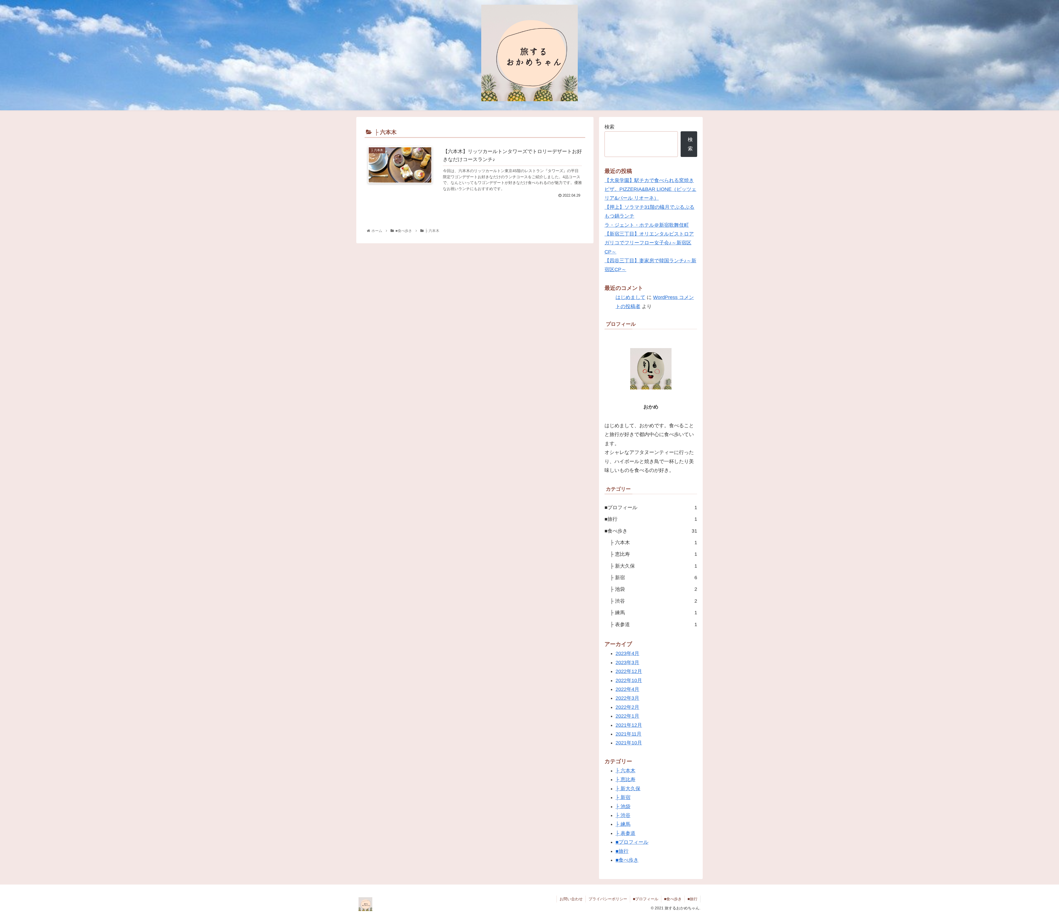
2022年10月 (629, 680)
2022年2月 (627, 707)
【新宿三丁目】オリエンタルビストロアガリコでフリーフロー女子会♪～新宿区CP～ (649, 243)
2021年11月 (628, 734)
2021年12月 (629, 725)
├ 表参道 (653, 624)
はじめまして (630, 297)
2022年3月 (627, 698)
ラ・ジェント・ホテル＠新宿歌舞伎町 (647, 225)
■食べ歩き (651, 531)
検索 (609, 127)
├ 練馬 (653, 612)
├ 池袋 (653, 589)
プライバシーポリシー (608, 899)
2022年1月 (627, 716)
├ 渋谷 (653, 601)
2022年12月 (629, 671)
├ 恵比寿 (653, 554)
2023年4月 (627, 653)
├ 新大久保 (653, 566)
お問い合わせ (571, 899)
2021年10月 (629, 743)
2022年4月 (627, 689)
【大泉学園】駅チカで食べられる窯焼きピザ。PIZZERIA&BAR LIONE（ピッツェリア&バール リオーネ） (650, 189)
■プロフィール (651, 507)
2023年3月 (627, 662)
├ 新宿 (653, 577)
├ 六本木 (653, 542)
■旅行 (651, 519)
